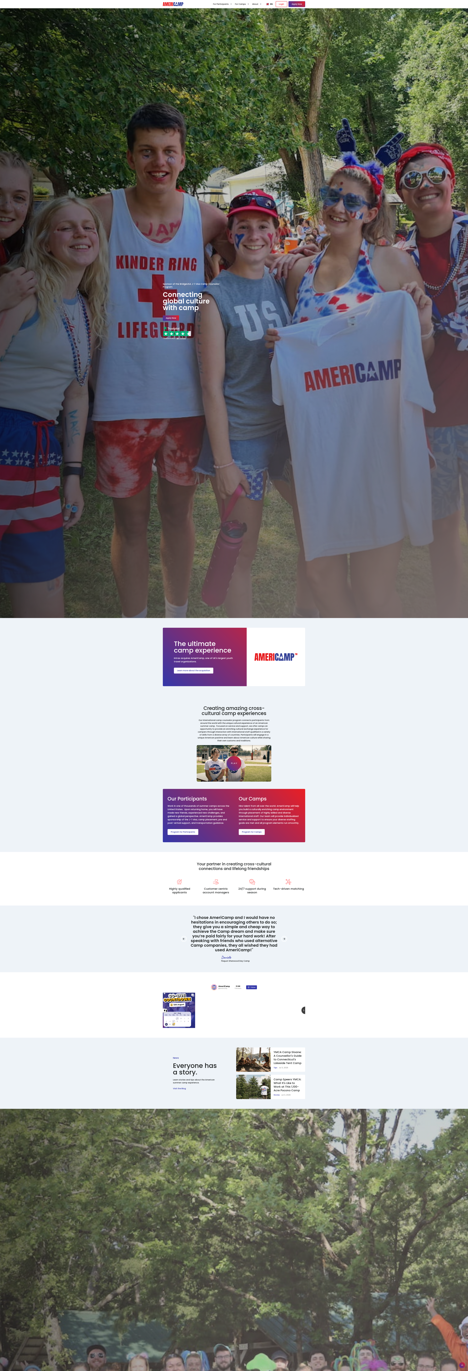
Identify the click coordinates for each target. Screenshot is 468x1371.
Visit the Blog (179, 1088)
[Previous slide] (162, 1010)
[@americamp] (214, 987)
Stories (277, 1095)
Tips (275, 1067)
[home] (173, 4)
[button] (223, 4)
